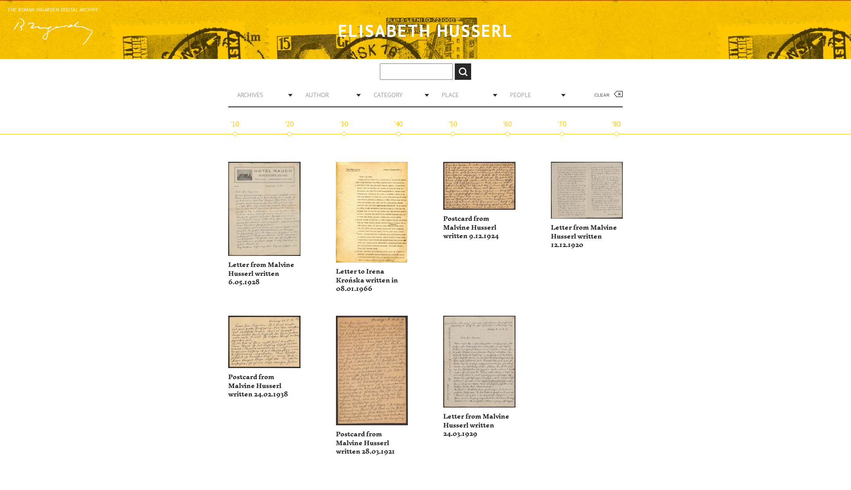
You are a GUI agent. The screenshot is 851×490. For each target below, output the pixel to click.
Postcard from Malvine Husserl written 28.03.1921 (365, 443)
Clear (601, 95)
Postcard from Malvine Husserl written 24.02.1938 (258, 385)
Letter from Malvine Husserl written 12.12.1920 (584, 236)
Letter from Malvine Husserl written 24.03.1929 (476, 425)
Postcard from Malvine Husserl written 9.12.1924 (471, 227)
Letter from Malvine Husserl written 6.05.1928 (261, 273)
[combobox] (261, 95)
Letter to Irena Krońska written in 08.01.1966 (367, 280)
